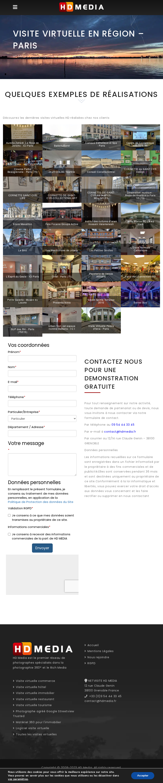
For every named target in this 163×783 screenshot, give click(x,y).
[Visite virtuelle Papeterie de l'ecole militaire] (101, 268)
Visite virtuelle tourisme (33, 705)
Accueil (93, 645)
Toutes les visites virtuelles (36, 734)
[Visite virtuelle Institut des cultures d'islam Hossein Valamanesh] (101, 216)
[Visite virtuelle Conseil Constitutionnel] (101, 163)
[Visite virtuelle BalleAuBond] (62, 137)
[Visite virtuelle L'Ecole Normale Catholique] (140, 242)
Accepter (142, 775)
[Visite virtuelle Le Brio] (22, 242)
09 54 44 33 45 (123, 425)
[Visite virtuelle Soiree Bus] (140, 294)
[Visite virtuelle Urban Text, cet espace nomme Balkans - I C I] (62, 320)
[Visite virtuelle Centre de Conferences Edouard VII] (140, 137)
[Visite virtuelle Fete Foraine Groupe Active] (62, 216)
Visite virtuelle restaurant (34, 699)
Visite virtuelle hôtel (30, 687)
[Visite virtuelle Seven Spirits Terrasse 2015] (101, 294)
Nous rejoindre (98, 657)
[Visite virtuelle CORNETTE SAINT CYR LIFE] (22, 189)
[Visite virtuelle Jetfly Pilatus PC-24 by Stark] (140, 216)
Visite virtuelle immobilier (34, 693)
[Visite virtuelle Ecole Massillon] (22, 216)
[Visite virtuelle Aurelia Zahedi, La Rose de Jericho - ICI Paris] (22, 137)
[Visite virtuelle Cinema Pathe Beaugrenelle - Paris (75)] (22, 163)
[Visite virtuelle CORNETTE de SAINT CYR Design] (140, 163)
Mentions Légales (100, 651)
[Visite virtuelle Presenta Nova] (62, 294)
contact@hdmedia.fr (120, 432)
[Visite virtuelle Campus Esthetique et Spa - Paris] (101, 137)
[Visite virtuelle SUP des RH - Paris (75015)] (22, 322)
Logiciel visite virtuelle (32, 728)
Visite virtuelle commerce (35, 681)
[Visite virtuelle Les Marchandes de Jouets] (62, 242)
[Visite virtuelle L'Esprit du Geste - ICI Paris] (22, 268)
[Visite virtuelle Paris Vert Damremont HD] (140, 268)
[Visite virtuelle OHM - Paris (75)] (62, 268)
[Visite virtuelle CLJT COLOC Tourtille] (62, 163)
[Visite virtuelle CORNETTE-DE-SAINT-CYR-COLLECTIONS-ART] (62, 189)
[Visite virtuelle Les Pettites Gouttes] (101, 242)
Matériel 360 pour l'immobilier (38, 722)
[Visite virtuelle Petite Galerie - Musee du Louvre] (22, 294)
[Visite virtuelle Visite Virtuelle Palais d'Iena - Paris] (101, 320)
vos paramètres (18, 779)
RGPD (91, 663)
